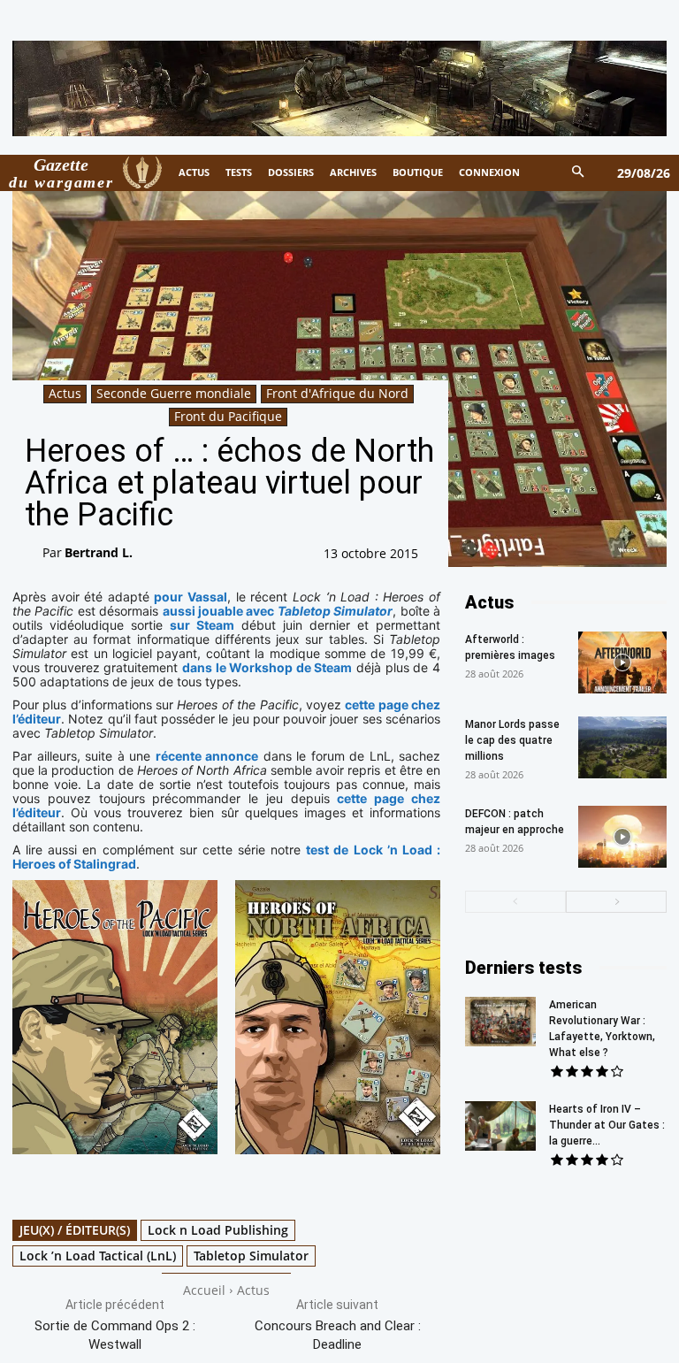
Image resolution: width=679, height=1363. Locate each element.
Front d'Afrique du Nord (337, 393)
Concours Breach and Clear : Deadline (338, 1335)
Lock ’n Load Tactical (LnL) (97, 1255)
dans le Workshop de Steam (267, 667)
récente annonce (207, 755)
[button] (579, 173)
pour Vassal (190, 596)
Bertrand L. (99, 552)
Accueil (204, 1290)
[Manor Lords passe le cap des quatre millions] (622, 747)
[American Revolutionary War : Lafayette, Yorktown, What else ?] (500, 1021)
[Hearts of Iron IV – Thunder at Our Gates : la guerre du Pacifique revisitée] (500, 1126)
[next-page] (616, 902)
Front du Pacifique (228, 416)
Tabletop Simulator (251, 1255)
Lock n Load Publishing (218, 1229)
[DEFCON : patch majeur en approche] (622, 837)
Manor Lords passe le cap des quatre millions (512, 740)
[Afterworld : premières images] (622, 662)
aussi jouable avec (278, 610)
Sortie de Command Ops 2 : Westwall (114, 1335)
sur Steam (202, 624)
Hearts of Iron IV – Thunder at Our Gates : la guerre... (607, 1125)
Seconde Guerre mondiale (173, 393)
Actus (65, 393)
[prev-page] (515, 902)
